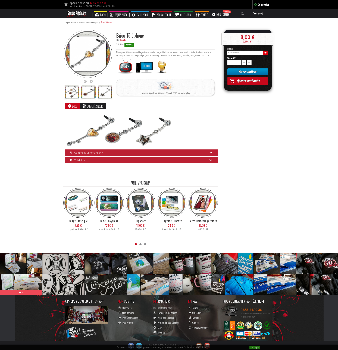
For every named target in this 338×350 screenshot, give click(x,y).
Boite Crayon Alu (109, 221)
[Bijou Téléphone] (72, 92)
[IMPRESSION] (140, 11)
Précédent (86, 81)
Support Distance (199, 327)
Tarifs (194, 308)
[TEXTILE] (202, 11)
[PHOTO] (100, 11)
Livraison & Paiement (166, 313)
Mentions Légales (165, 317)
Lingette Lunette (171, 221)
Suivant (92, 81)
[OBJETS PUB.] (183, 11)
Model (230, 48)
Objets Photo (70, 22)
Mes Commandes (129, 317)
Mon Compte (127, 313)
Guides (195, 322)
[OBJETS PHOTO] (119, 11)
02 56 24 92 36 (97, 3)
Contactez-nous (164, 308)
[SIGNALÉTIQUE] (161, 11)
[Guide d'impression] (162, 66)
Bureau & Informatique (88, 22)
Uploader (196, 313)
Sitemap (160, 332)
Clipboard (140, 221)
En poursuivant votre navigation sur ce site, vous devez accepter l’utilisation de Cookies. (162, 347)
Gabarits (196, 317)
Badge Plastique (78, 221)
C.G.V (159, 327)
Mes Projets (127, 322)
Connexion (263, 4)
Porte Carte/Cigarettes (203, 221)
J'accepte (254, 347)
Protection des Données (167, 322)
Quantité (231, 58)
